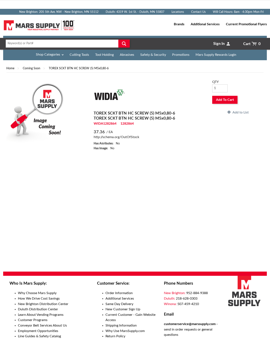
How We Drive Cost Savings (39, 298)
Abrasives (127, 54)
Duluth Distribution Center (38, 309)
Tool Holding (104, 54)
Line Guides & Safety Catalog (39, 336)
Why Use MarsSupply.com (125, 331)
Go (124, 44)
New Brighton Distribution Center (43, 304)
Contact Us (198, 12)
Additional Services (119, 298)
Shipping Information (121, 325)
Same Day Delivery (119, 304)
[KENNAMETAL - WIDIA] (109, 95)
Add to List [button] (240, 112)
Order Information (119, 293)
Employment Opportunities (38, 331)
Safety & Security (153, 54)
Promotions (180, 54)
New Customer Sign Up (122, 309)
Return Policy (115, 336)
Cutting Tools (79, 54)
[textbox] (66, 44)
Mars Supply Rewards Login (216, 54)
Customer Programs (32, 320)
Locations (177, 12)
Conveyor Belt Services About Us (42, 325)
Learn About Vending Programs (40, 314)
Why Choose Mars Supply (37, 293)
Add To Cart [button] (225, 99)
